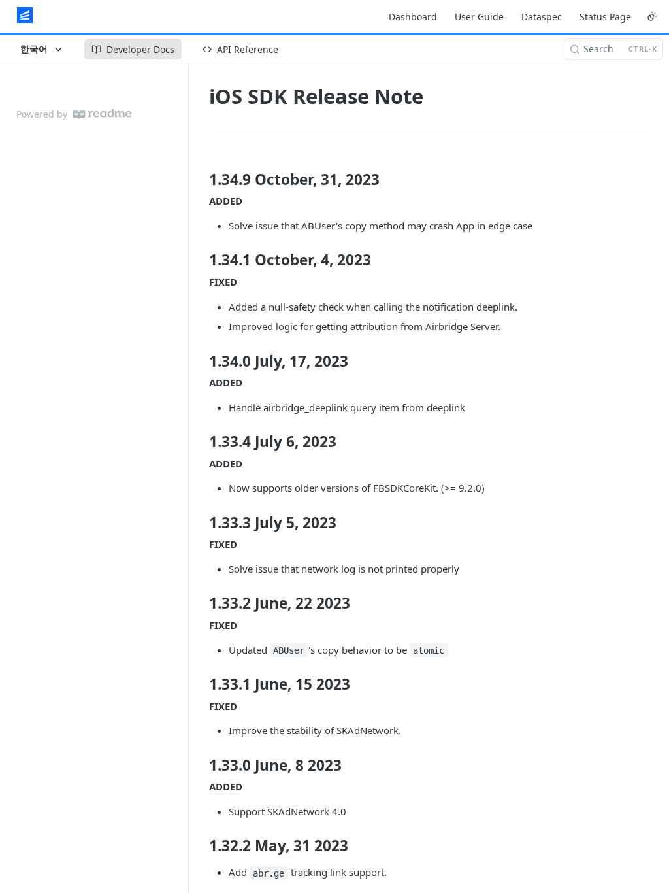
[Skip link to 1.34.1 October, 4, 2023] (200, 260)
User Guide (479, 16)
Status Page (605, 16)
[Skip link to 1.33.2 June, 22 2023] (200, 603)
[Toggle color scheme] (652, 16)
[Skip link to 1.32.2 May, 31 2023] (200, 846)
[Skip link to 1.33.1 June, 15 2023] (200, 684)
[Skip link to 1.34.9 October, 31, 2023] (200, 179)
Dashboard (413, 16)
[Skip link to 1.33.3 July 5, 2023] (200, 523)
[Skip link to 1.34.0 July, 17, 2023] (200, 360)
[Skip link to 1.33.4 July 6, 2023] (200, 442)
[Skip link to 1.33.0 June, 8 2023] (200, 765)
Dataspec (541, 16)
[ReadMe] (102, 114)
